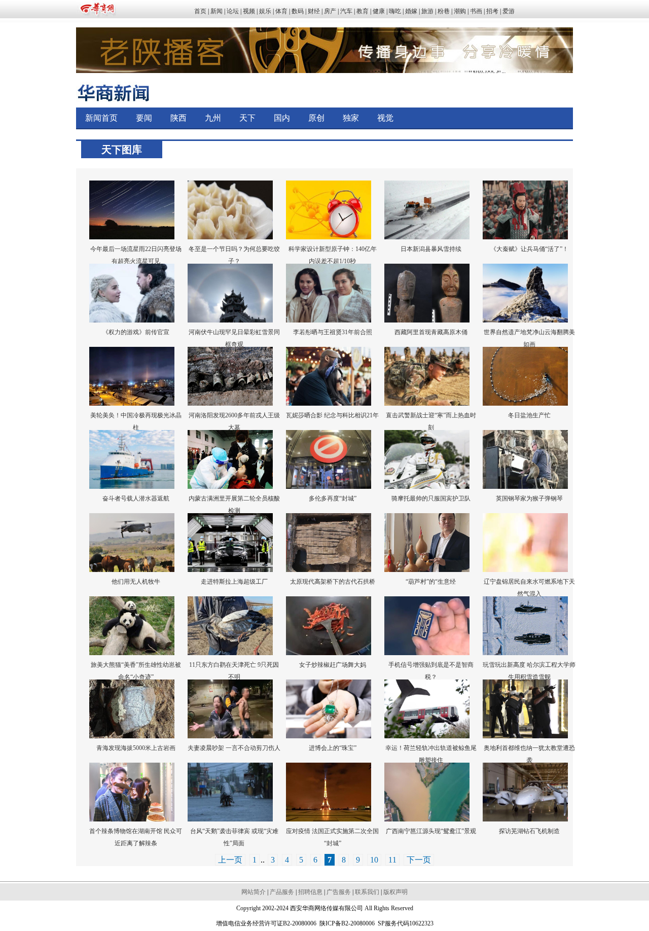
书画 (476, 11)
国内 (282, 118)
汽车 (346, 11)
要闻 (144, 118)
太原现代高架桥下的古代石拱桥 (332, 581)
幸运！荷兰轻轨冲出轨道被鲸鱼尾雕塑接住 (431, 754)
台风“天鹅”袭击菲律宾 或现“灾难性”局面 (234, 837)
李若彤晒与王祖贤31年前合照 (332, 332)
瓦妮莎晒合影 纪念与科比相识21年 (332, 415)
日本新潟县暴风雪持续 (431, 249)
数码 (298, 11)
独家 (351, 118)
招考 (492, 11)
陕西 (178, 118)
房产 (330, 11)
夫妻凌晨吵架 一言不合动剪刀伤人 (234, 747)
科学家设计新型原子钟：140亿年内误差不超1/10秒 (333, 255)
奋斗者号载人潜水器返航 (135, 498)
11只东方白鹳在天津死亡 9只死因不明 (234, 671)
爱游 (508, 11)
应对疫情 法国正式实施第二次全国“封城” (332, 837)
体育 (281, 11)
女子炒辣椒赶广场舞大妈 (332, 664)
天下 (247, 118)
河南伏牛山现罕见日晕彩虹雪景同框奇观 (234, 338)
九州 (213, 118)
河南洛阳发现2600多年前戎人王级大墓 (234, 421)
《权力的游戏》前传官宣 (135, 332)
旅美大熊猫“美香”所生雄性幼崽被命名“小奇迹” (136, 671)
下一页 (419, 859)
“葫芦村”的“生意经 (431, 581)
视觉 (385, 118)
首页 (200, 11)
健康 (379, 11)
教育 (362, 11)
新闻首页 (101, 118)
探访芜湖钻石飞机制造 (529, 831)
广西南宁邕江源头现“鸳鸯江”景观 (431, 831)
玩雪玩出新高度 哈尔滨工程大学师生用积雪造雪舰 (529, 671)
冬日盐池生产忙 (529, 415)
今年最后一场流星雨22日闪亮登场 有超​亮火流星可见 (136, 255)
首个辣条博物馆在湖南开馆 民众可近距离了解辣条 (135, 837)
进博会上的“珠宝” (332, 747)
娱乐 (265, 11)
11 (392, 859)
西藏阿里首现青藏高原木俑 (430, 332)
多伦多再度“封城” (332, 498)
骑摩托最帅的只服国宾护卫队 (431, 498)
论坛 (233, 11)
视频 (249, 11)
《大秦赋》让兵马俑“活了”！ (529, 249)
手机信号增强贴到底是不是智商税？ (431, 671)
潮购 (460, 11)
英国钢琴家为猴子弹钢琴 (529, 498)
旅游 (427, 11)
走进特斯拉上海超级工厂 (234, 581)
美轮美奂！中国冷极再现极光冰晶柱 (136, 421)
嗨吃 (395, 11)
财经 (314, 11)
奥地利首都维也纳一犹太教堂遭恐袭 (529, 754)
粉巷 (444, 11)
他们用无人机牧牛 (136, 581)
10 (374, 859)
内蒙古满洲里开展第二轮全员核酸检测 (234, 504)
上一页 (230, 859)
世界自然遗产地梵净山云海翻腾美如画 (529, 338)
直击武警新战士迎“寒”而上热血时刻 (431, 421)
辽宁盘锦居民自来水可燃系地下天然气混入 (529, 587)
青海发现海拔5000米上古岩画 (135, 747)
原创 (316, 118)
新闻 (216, 11)
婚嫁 (411, 11)
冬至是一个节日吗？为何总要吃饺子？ (234, 255)
